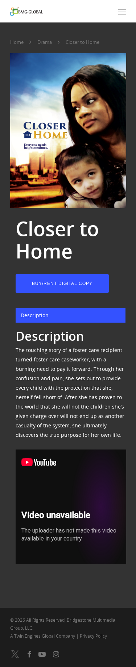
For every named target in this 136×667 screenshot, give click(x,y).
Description (35, 315)
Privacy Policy (93, 636)
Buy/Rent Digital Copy (62, 283)
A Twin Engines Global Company (43, 636)
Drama (44, 42)
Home (17, 42)
